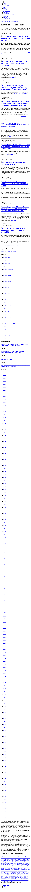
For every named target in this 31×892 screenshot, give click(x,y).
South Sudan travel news (20, 877)
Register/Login (6, 18)
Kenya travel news (24, 868)
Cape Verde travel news (19, 859)
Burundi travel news (17, 858)
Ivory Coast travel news (14, 868)
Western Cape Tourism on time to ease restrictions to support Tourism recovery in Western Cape (15, 103)
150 (14, 246)
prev (2, 246)
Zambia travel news (5, 880)
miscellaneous (6, 12)
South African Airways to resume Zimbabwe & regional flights (13, 230)
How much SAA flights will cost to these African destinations (14, 63)
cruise (4, 8)
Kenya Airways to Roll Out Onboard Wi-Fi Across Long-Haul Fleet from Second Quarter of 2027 (14, 345)
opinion (5, 17)
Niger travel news (26, 872)
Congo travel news (7, 862)
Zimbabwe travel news (15, 880)
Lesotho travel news (5, 869)
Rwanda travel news (24, 873)
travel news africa (24, 880)
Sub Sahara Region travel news (8, 881)
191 (17, 246)
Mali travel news (13, 871)
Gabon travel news (20, 865)
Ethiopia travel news (10, 865)
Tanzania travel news (5, 878)
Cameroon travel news (8, 859)
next (20, 246)
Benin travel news (14, 856)
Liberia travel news (14, 869)
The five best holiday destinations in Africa (14, 163)
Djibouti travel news (19, 863)
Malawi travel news (5, 871)
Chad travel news (18, 860)
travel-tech (5, 9)
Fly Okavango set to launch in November (15, 125)
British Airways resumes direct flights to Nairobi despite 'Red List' (15, 38)
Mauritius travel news (22, 871)
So (7, 154)
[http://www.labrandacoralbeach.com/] (9, 21)
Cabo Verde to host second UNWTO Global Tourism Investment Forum (14, 184)
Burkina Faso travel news (6, 858)
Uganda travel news (23, 878)
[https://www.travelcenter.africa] (8, 251)
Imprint (5, 886)
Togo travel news (14, 878)
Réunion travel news (14, 873)
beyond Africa (6, 11)
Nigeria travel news (5, 873)
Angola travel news (5, 856)
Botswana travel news (23, 856)
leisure (4, 4)
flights (4, 3)
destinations (6, 13)
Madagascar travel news (24, 869)
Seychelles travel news (6, 876)
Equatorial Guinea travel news (10, 864)
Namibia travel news (17, 872)
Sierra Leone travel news (16, 876)
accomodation (6, 5)
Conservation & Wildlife (9, 14)
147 (8, 246)
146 (6, 246)
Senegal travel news (21, 874)
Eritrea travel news (21, 864)
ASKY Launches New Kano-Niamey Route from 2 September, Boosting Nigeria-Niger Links (13, 352)
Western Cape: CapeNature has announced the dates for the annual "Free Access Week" (14, 87)
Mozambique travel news (6, 872)
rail (4, 7)
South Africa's (16, 93)
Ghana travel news (10, 867)
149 (12, 246)
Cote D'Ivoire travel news (18, 862)
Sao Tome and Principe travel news (9, 874)
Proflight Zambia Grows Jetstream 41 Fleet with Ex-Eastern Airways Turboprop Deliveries (15, 365)
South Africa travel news (8, 877)
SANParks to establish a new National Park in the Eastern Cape (15, 147)
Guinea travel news (19, 867)
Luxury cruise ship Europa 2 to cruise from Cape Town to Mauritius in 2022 (15, 209)
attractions (5, 16)
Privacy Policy (6, 885)
